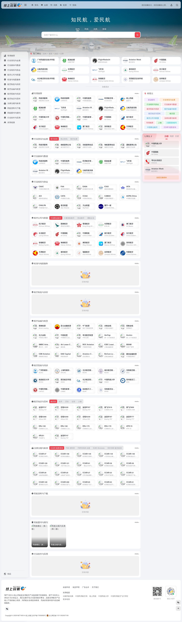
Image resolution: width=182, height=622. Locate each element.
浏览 (56, 53)
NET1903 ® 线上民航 (24, 615)
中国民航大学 (103, 596)
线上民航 (92, 596)
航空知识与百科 (154, 113)
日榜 (167, 136)
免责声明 (76, 587)
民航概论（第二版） (40, 544)
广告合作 (85, 587)
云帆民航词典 (68, 596)
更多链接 (66, 599)
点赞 (62, 53)
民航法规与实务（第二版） (61, 544)
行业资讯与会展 (169, 99)
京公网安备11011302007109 (58, 615)
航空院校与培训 (153, 109)
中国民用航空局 (81, 596)
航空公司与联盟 (153, 118)
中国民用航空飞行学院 (119, 596)
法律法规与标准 (170, 118)
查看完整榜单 (161, 177)
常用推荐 (149, 122)
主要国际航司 (171, 122)
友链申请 (66, 587)
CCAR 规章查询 (170, 127)
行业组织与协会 (153, 104)
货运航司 (151, 99)
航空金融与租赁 (170, 109)
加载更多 (105, 86)
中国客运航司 (152, 127)
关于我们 (95, 587)
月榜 (177, 136)
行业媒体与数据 (170, 104)
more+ (137, 93)
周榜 (172, 136)
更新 (50, 53)
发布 (45, 53)
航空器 (172, 113)
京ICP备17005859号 (39, 615)
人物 (160, 122)
